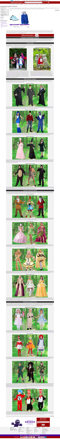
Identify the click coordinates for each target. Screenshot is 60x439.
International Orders (21, 431)
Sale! (48, 4)
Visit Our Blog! (30, 423)
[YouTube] (32, 422)
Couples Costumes (31, 4)
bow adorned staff (49, 331)
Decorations (45, 4)
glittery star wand (21, 246)
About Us (27, 428)
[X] (27, 422)
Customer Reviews (44, 429)
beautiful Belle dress (19, 300)
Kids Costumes (18, 4)
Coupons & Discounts (45, 428)
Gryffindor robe (26, 108)
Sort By (57, 10)
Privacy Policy (28, 431)
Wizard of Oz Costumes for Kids (4, 25)
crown (51, 191)
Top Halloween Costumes (44, 433)
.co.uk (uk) (35, 429)
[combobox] (32, 2)
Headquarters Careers (29, 430)
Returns (19, 430)
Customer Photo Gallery (45, 430)
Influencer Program (44, 431)
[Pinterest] (29, 422)
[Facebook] (25, 422)
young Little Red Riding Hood (37, 74)
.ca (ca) (35, 428)
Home (13, 427)
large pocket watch (12, 74)
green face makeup (18, 161)
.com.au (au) (36, 430)
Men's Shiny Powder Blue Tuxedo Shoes (14, 25)
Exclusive (22, 4)
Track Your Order (14, 429)
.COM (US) (19, 0)
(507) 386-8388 (39, 0)
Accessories (41, 4)
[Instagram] (31, 422)
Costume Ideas (26, 4)
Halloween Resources (29, 433)
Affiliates (27, 429)
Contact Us (44, 0)
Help (48, 0)
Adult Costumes (13, 4)
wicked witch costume (26, 161)
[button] (45, 2)
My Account (13, 428)
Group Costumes (37, 4)
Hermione (51, 161)
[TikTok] (34, 422)
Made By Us (2, 19)
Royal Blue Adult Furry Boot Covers (23, 25)
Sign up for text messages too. (42, 423)
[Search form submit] (41, 2)
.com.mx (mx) (36, 431)
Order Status (20, 429)
